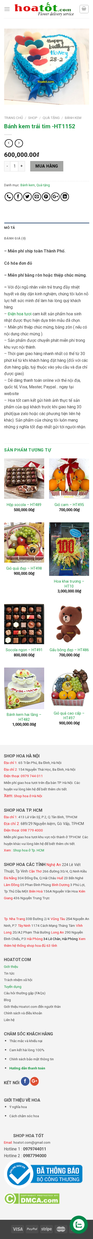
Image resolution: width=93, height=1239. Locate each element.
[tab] (46, 228)
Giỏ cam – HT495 (69, 505)
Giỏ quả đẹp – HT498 (24, 568)
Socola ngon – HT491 (24, 650)
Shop (32, 118)
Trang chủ (13, 118)
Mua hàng (46, 166)
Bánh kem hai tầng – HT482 (24, 717)
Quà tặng (51, 118)
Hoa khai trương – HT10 (69, 584)
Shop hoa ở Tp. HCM (28, 850)
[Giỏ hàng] (84, 9)
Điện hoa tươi (20, 313)
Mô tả (9, 228)
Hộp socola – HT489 (24, 505)
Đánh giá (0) (15, 238)
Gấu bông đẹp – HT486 (69, 650)
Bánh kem (73, 118)
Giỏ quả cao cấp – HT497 (69, 716)
